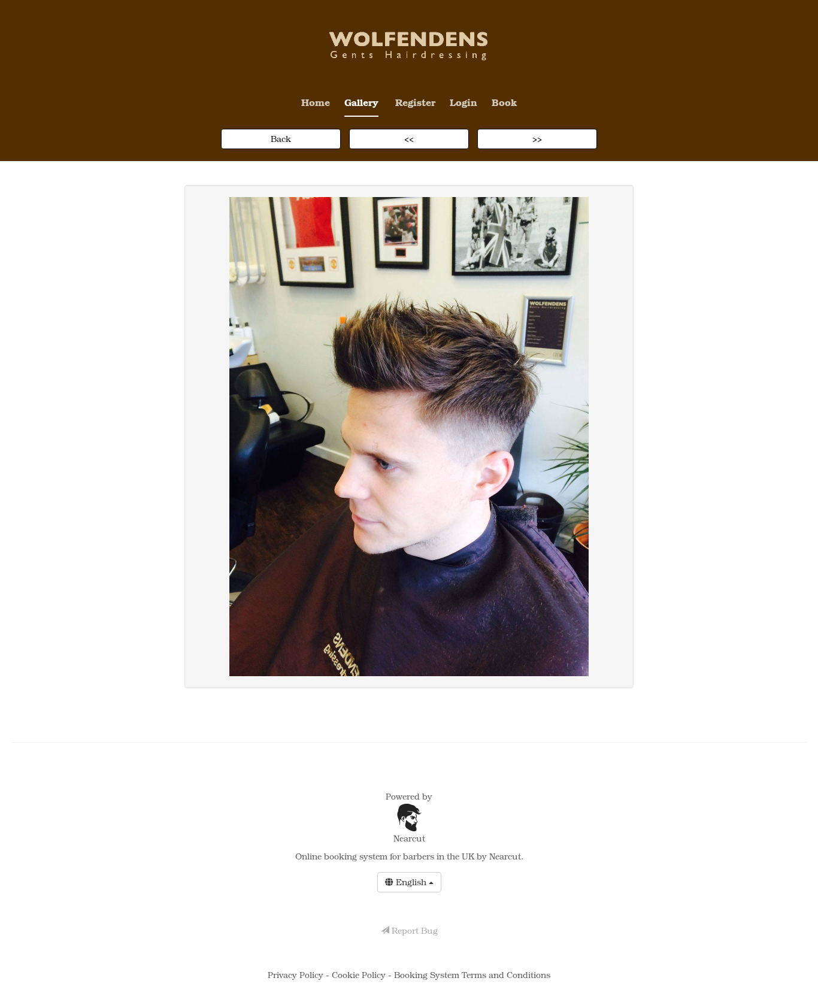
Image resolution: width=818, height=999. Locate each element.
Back (281, 138)
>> (537, 138)
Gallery (361, 102)
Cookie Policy (360, 974)
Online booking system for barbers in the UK (384, 856)
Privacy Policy (297, 974)
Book (504, 102)
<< (409, 138)
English (411, 882)
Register (415, 102)
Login (463, 102)
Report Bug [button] (413, 930)
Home (315, 102)
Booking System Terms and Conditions (472, 974)
